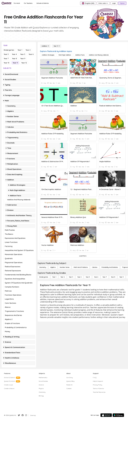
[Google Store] (118, 415)
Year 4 (14, 54)
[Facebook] (23, 415)
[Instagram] (26, 415)
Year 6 (31, 54)
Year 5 (22, 54)
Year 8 (14, 59)
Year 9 (22, 59)
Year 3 (6, 54)
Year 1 (20, 50)
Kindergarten (9, 50)
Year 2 (28, 50)
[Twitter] (19, 415)
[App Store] (106, 415)
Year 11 (15, 63)
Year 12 (24, 63)
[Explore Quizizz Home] (6, 3)
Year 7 (6, 59)
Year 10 (6, 63)
